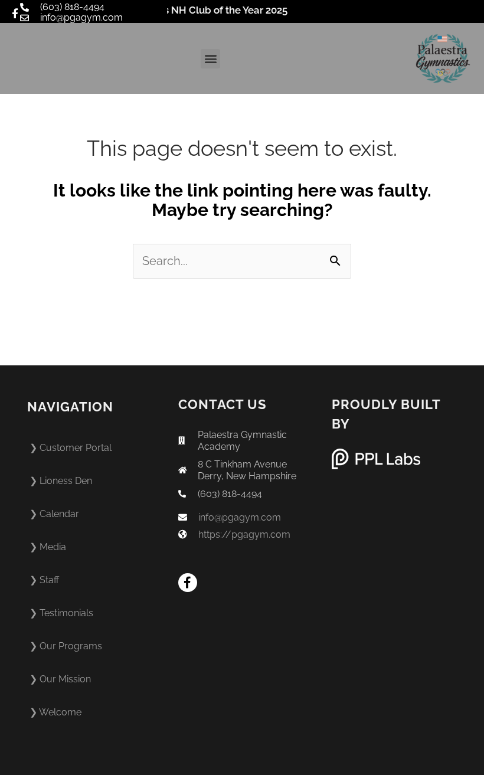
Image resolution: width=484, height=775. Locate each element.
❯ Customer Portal (71, 447)
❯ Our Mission (60, 679)
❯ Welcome (55, 712)
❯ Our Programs (66, 646)
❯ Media (48, 546)
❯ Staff (44, 580)
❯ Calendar (54, 513)
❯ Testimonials (61, 613)
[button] (210, 58)
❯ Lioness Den (61, 480)
